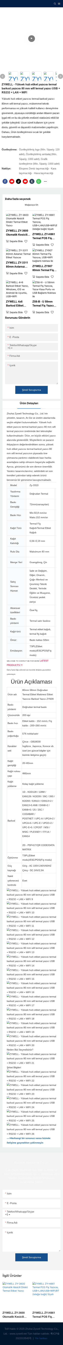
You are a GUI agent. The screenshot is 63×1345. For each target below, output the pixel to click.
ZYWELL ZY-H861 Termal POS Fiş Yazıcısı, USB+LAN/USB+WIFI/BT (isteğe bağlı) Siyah (44, 236)
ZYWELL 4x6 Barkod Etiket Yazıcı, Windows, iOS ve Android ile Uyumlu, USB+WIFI (18, 304)
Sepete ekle (16, 241)
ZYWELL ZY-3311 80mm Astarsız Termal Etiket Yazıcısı (17, 265)
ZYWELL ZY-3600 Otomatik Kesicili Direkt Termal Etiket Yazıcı (17, 233)
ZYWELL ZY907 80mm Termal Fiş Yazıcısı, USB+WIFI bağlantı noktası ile (44, 268)
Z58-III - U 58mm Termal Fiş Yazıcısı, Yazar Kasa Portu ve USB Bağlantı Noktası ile (44, 304)
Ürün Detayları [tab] (29, 403)
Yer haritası (40, 1338)
